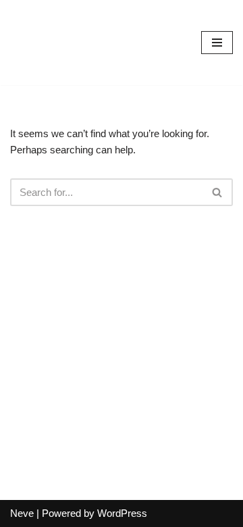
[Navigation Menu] (217, 42)
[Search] (217, 192)
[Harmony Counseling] (50, 42)
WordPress (122, 513)
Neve (22, 513)
